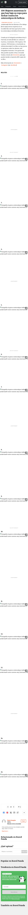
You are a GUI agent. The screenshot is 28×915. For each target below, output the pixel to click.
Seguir (23, 821)
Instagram (4, 65)
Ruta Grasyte (11, 820)
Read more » (5, 831)
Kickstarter (16, 55)
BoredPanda (5, 2)
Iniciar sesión (22, 2)
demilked (13, 65)
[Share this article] (24, 812)
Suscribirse (14, 892)
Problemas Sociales (6, 22)
